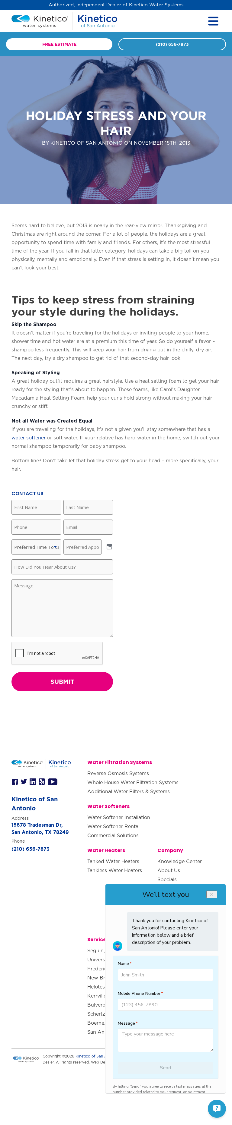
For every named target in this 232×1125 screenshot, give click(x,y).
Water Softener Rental (113, 826)
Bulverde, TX (102, 1004)
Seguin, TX (100, 950)
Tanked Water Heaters (113, 861)
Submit (62, 681)
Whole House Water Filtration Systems (133, 782)
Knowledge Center (179, 861)
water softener (28, 437)
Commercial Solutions (113, 835)
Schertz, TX (100, 1013)
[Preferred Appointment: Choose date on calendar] (109, 547)
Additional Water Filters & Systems (128, 791)
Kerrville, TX (101, 995)
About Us (168, 870)
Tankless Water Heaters (114, 870)
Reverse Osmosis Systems (118, 773)
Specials (167, 879)
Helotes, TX (100, 986)
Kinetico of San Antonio (97, 1056)
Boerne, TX (100, 1023)
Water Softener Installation (118, 817)
